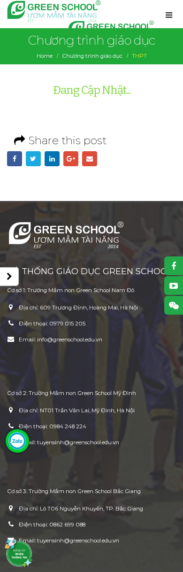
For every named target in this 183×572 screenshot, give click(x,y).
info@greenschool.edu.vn (69, 339)
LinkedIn (52, 158)
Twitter (33, 158)
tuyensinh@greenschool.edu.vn (78, 442)
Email (89, 158)
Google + (70, 158)
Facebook (14, 158)
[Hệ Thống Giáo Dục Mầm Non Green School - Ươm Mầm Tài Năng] (54, 11)
